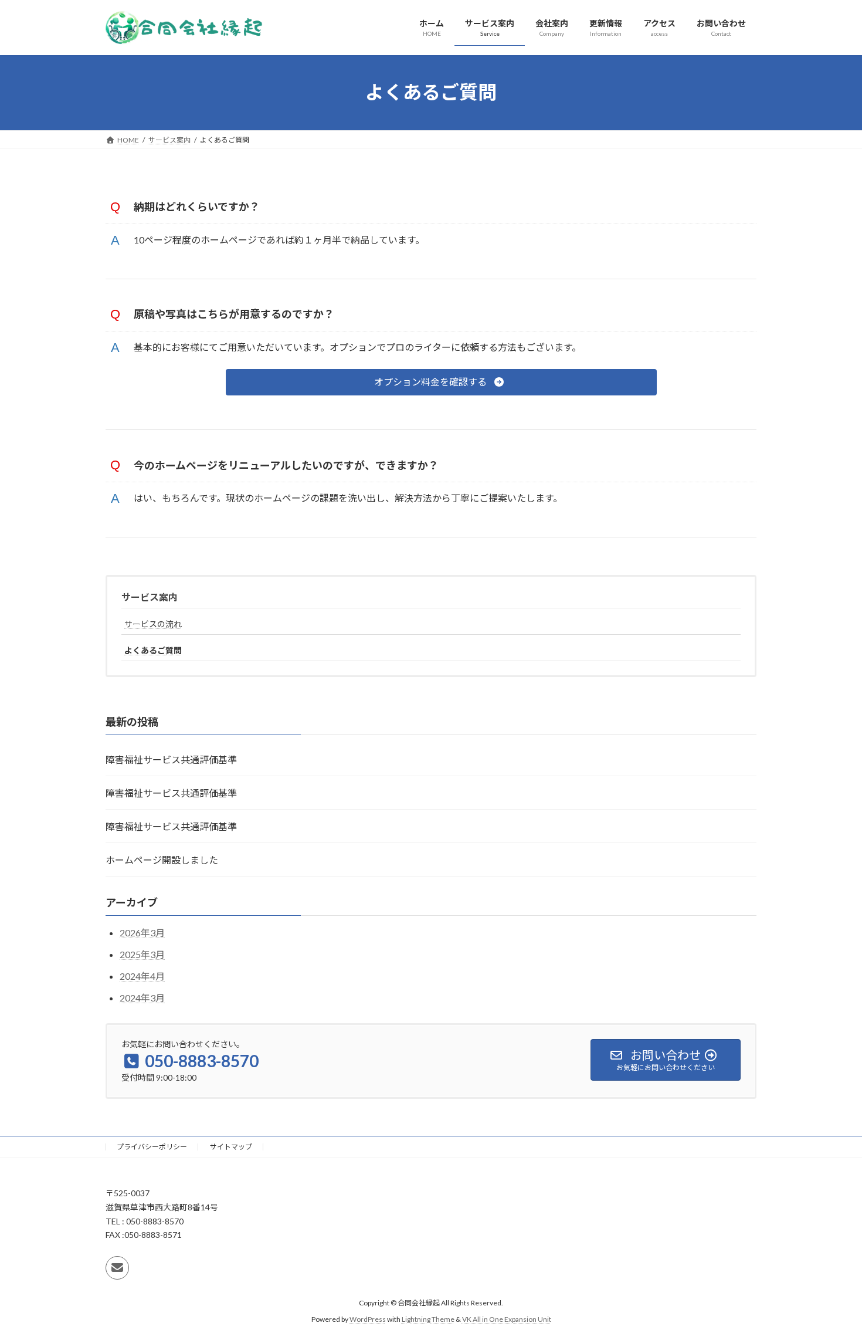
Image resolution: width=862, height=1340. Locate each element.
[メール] (117, 1268)
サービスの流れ (153, 624)
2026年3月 (142, 932)
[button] (441, 382)
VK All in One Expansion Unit (506, 1319)
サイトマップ (231, 1146)
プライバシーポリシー (152, 1146)
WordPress (367, 1319)
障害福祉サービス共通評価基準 (171, 759)
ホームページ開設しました (162, 859)
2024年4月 (142, 975)
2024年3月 (142, 997)
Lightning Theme (428, 1319)
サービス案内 (149, 597)
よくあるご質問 (153, 650)
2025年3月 (142, 954)
